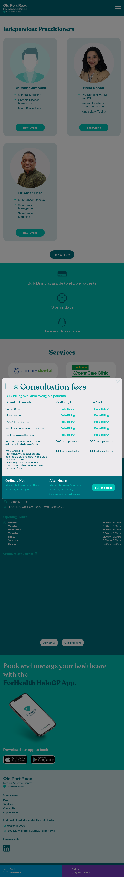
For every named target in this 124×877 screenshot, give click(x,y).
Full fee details (103, 487)
